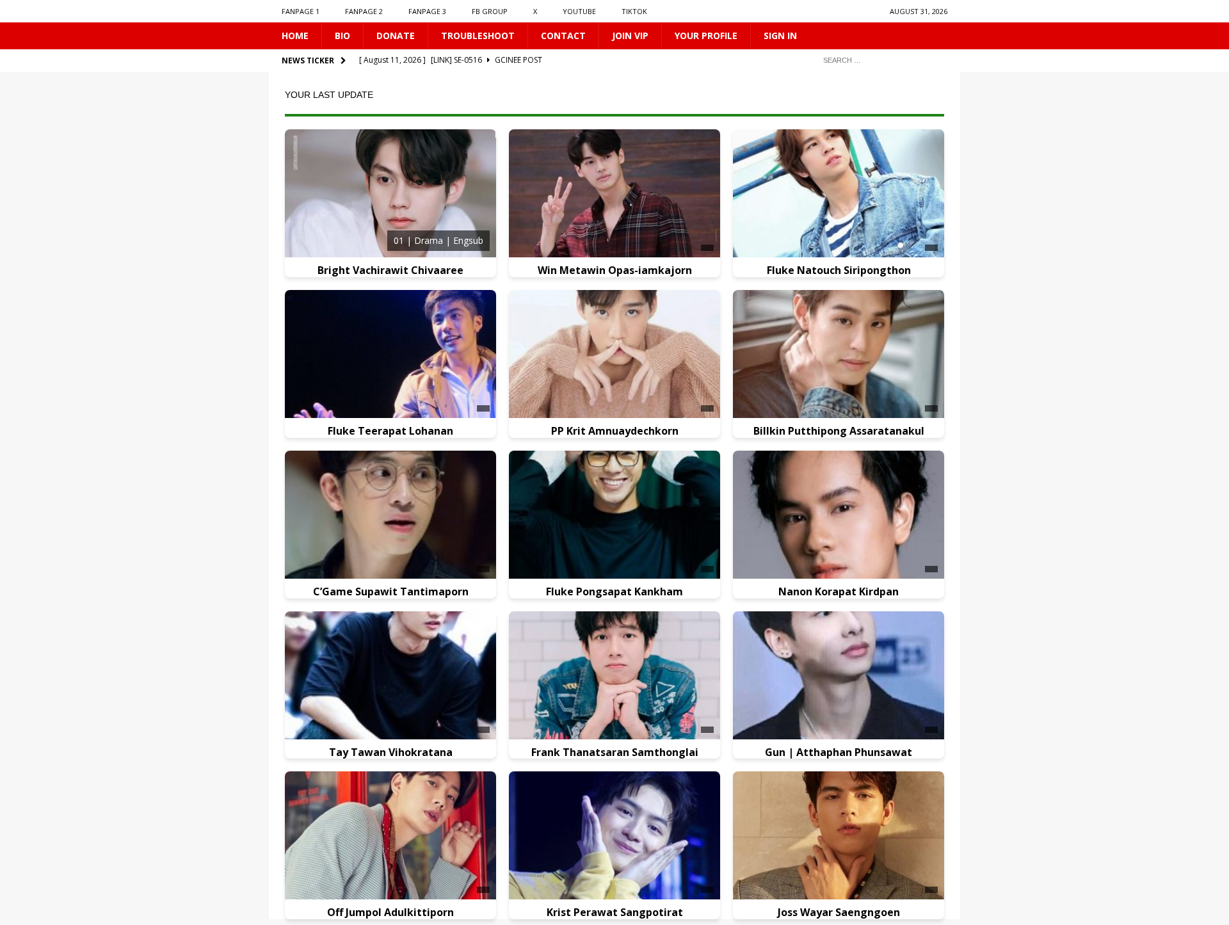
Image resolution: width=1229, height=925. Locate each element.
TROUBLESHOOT (478, 35)
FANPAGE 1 (300, 11)
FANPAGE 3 (427, 11)
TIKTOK (634, 11)
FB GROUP (490, 11)
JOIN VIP (630, 35)
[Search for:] (880, 60)
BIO (342, 35)
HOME (295, 35)
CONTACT (563, 35)
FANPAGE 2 (364, 11)
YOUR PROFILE (706, 35)
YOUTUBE (579, 11)
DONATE (395, 35)
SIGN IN (780, 35)
